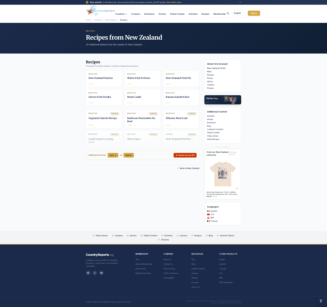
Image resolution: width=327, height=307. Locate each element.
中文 (212, 214)
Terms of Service (171, 273)
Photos (210, 78)
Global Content (177, 14)
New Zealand (110, 20)
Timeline (210, 85)
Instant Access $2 (186, 155)
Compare (135, 14)
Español (214, 211)
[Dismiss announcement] (240, 2)
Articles (162, 14)
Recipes (205, 14)
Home (88, 20)
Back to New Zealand (189, 168)
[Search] (228, 13)
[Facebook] (88, 273)
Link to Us (195, 287)
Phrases (210, 88)
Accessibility (169, 278)
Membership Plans (143, 273)
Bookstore (149, 14)
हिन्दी (212, 218)
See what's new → (175, 2)
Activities (193, 14)
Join (112, 155)
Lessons (183, 235)
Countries (120, 14)
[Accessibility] (320, 300)
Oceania (98, 20)
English (237, 13)
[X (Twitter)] (94, 273)
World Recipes (213, 139)
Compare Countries (215, 129)
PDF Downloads (226, 282)
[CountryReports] (100, 10)
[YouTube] (101, 273)
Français (214, 221)
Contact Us (168, 264)
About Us (167, 259)
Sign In (254, 13)
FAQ (193, 259)
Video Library (212, 136)
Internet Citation (227, 235)
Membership (219, 14)
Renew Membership (144, 264)
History (210, 81)
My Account (140, 269)
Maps (209, 71)
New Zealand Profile (216, 68)
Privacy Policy (169, 269)
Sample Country (198, 269)
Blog (209, 126)
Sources (194, 282)
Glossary (165, 240)
